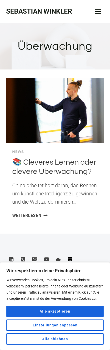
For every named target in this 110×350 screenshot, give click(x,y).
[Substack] (70, 259)
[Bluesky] (58, 259)
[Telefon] (23, 259)
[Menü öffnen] (98, 11)
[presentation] (55, 110)
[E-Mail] (35, 259)
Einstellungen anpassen (55, 325)
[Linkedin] (11, 259)
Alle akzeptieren (55, 311)
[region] (55, 306)
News (18, 152)
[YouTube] (46, 259)
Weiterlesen (30, 215)
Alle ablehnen (55, 339)
